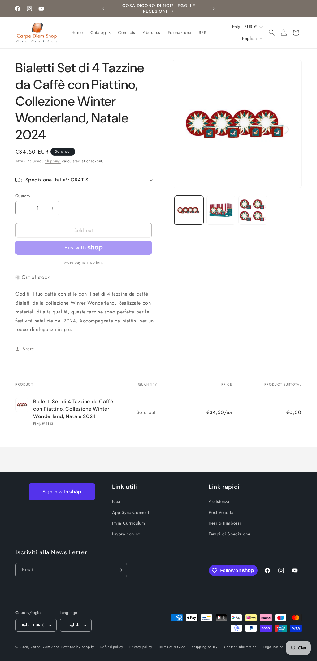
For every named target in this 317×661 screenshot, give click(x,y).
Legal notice (273, 646)
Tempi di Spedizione (229, 534)
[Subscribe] (120, 570)
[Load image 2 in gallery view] (220, 210)
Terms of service (171, 646)
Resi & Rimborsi (225, 523)
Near (117, 501)
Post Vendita (221, 512)
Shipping (53, 161)
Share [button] (28, 349)
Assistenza (219, 501)
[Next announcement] (213, 9)
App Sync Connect (130, 512)
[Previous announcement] (103, 9)
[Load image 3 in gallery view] (252, 210)
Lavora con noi (127, 534)
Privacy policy (140, 646)
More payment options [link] (83, 262)
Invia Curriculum (128, 523)
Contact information (240, 646)
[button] (100, 32)
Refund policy (111, 646)
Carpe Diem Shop (45, 646)
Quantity (22, 196)
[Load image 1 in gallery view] (188, 210)
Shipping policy (205, 646)
